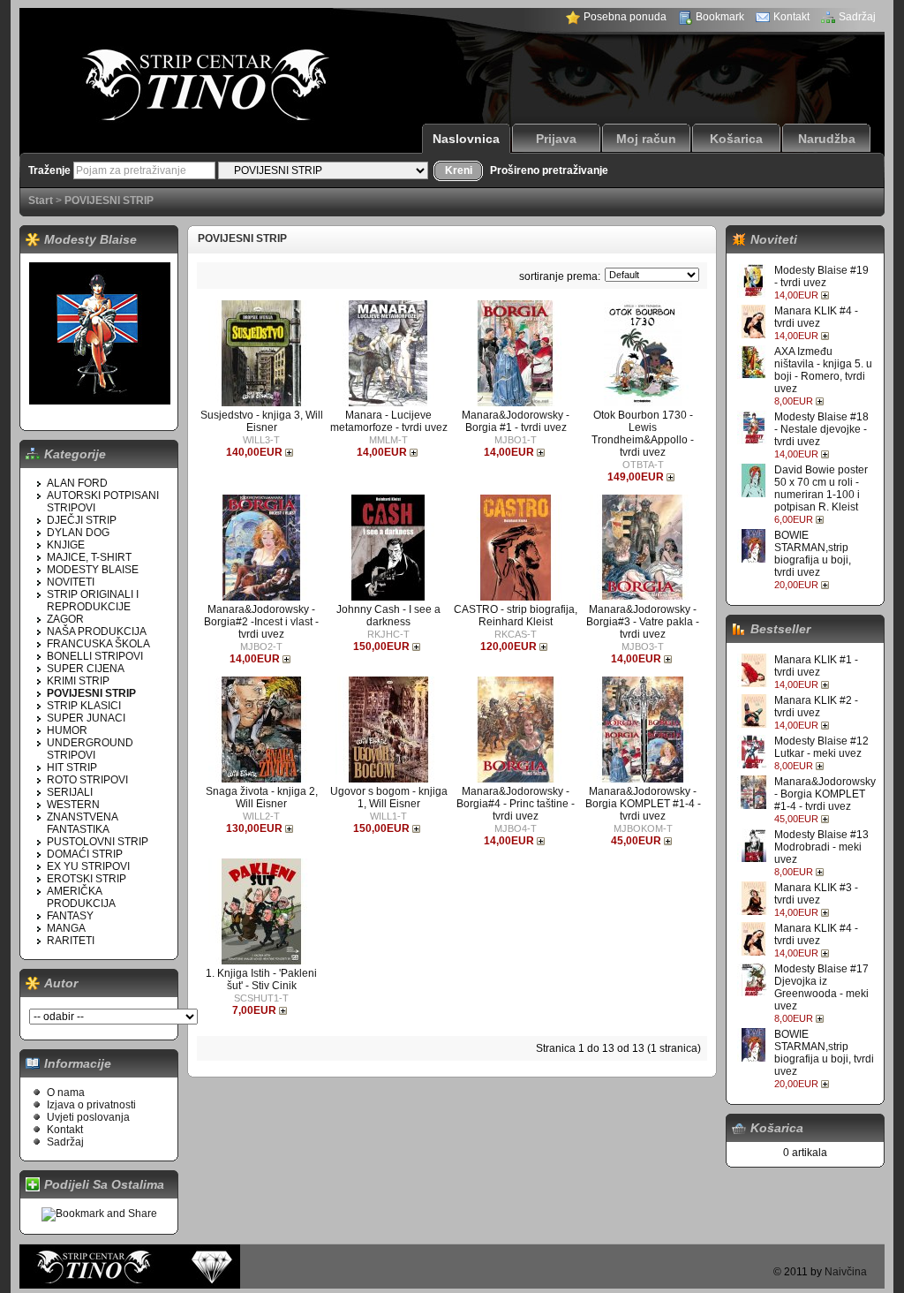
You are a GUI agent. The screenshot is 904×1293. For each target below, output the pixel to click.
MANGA (66, 928)
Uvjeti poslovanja (88, 1117)
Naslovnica (466, 139)
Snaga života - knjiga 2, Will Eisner (262, 797)
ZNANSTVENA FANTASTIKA (82, 823)
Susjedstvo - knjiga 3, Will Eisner (261, 421)
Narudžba (826, 139)
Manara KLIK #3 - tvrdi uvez (816, 893)
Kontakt (791, 17)
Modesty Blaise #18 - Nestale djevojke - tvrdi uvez (821, 429)
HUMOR (67, 730)
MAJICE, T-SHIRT (89, 557)
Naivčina (846, 1272)
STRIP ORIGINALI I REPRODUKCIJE (93, 600)
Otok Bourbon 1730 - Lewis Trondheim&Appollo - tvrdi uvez (642, 433)
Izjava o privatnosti (91, 1105)
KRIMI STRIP (78, 681)
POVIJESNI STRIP (109, 200)
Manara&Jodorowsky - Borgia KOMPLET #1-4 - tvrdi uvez (825, 794)
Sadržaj (857, 17)
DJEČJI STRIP (82, 520)
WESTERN (73, 804)
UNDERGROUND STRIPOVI (90, 749)
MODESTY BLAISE (93, 569)
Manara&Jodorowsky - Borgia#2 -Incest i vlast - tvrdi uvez (261, 621)
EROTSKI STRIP (86, 879)
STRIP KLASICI (84, 705)
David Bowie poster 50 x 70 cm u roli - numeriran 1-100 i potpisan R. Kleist (821, 488)
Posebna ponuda (625, 17)
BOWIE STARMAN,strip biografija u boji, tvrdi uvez (812, 553)
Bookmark (720, 17)
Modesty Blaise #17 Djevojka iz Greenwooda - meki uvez (821, 987)
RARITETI (70, 940)
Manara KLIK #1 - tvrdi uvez (816, 666)
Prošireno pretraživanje (549, 170)
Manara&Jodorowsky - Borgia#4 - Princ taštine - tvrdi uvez (515, 803)
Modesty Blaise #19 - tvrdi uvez (821, 276)
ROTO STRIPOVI (87, 780)
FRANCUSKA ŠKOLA (98, 644)
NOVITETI (70, 582)
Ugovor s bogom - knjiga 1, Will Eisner (389, 797)
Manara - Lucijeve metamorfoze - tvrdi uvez (389, 421)
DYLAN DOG (78, 532)
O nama (66, 1092)
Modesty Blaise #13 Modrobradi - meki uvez (821, 847)
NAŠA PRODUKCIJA (97, 631)
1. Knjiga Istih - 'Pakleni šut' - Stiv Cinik (261, 979)
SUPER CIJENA (85, 668)
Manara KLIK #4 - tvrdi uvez (816, 317)
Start (40, 200)
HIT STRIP (72, 767)
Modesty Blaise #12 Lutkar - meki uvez (821, 747)
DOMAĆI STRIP (85, 854)
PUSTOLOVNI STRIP (97, 842)
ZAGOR (65, 619)
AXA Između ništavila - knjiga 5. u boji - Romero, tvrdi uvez (823, 370)
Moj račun (646, 139)
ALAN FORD (77, 483)
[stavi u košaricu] (826, 295)
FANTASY (70, 916)
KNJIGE (66, 545)
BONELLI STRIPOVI (95, 656)
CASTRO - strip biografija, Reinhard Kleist (515, 615)
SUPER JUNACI (86, 718)
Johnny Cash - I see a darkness (388, 615)
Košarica (736, 139)
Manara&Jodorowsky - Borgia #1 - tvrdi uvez (515, 421)
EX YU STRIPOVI (88, 866)
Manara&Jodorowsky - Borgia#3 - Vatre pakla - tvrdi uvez (642, 621)
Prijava (556, 139)
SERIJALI (70, 792)
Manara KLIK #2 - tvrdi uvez (816, 706)
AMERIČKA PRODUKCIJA (81, 897)
